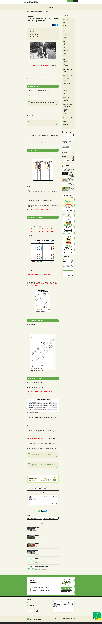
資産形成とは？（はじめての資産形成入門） (69, 32)
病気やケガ (65, 90)
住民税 (65, 72)
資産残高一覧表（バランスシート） (68, 56)
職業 (64, 47)
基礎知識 (65, 121)
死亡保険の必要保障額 (67, 83)
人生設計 (35, 488)
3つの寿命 (30, 488)
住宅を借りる (66, 61)
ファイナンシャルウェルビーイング (69, 28)
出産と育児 (65, 43)
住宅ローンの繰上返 (66, 146)
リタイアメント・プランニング (69, 118)
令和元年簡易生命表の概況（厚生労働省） (45, 77)
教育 (64, 44)
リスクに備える (67, 85)
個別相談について (70, 0)
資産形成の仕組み (66, 37)
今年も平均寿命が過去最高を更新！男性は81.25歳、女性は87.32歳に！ (41, 454)
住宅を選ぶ (66, 59)
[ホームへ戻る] (34, 618)
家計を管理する (67, 50)
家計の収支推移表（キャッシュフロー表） (68, 80)
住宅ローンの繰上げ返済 (66, 148)
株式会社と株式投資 (67, 107)
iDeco (68, 138)
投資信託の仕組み (66, 109)
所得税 (65, 71)
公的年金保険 (66, 89)
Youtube (64, 140)
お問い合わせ (75, 0)
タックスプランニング (68, 69)
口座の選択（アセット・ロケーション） (68, 113)
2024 (63, 138)
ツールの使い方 (67, 19)
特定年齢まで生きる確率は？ (34, 34)
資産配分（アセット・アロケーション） (68, 111)
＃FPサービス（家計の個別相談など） (65, 608)
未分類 (65, 127)
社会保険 (65, 53)
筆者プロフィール (64, 0)
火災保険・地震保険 (67, 65)
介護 (64, 94)
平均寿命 (45, 488)
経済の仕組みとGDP (67, 106)
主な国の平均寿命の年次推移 (34, 36)
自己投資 (65, 22)
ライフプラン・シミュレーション (69, 76)
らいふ (72, 138)
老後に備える (66, 97)
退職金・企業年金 (66, 100)
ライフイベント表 (66, 78)
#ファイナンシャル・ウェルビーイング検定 (58, 607)
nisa (68, 140)
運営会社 (59, 0)
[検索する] (74, 135)
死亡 (64, 93)
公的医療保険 (66, 87)
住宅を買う (65, 62)
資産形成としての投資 (68, 104)
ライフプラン (65, 142)
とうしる (64, 144)
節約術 (65, 54)
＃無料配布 (58, 608)
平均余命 (40, 488)
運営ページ (66, 124)
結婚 (64, 46)
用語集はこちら (68, 160)
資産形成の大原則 (66, 38)
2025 (70, 142)
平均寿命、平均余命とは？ (33, 31)
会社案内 (32, 611)
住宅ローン (65, 64)
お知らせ (65, 25)
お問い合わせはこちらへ (32, 480)
